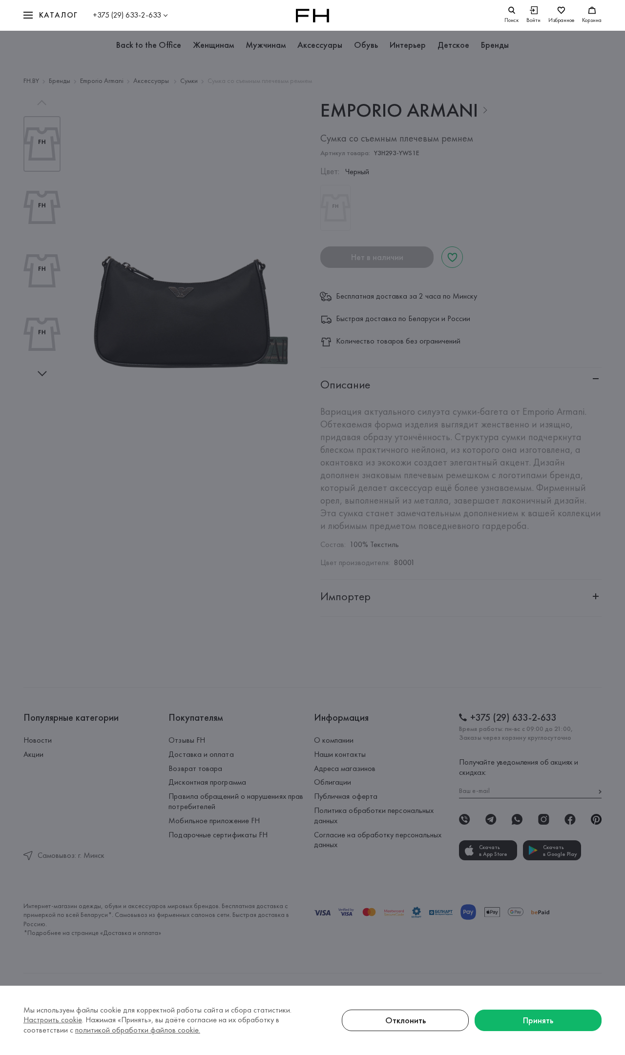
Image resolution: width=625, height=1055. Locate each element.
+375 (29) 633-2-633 (127, 15)
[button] (50, 15)
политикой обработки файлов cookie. (137, 1030)
